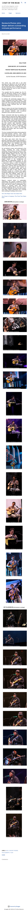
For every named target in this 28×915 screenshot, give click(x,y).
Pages (10, 13)
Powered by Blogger (15, 906)
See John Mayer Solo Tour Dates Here (12, 193)
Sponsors (18, 13)
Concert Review (13, 850)
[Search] (22, 3)
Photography (6, 852)
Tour (11, 852)
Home (3, 13)
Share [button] (3, 855)
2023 (7, 850)
